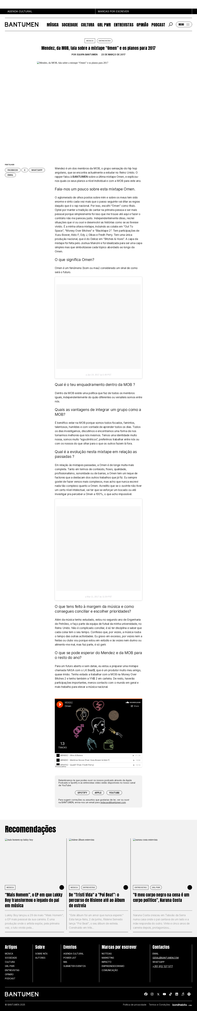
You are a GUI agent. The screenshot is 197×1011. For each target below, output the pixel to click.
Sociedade (70, 24)
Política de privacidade (134, 1004)
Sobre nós (41, 953)
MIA (65, 962)
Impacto (106, 962)
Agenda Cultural (73, 953)
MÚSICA (10, 887)
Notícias (107, 953)
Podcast (158, 24)
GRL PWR (104, 24)
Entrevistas (123, 24)
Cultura (87, 24)
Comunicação (110, 970)
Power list (69, 957)
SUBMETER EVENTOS (74, 966)
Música (53, 24)
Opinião (142, 24)
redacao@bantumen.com (113, 802)
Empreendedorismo (113, 966)
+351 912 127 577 (163, 966)
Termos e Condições (159, 1004)
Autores (40, 957)
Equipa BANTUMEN (87, 54)
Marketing (108, 957)
